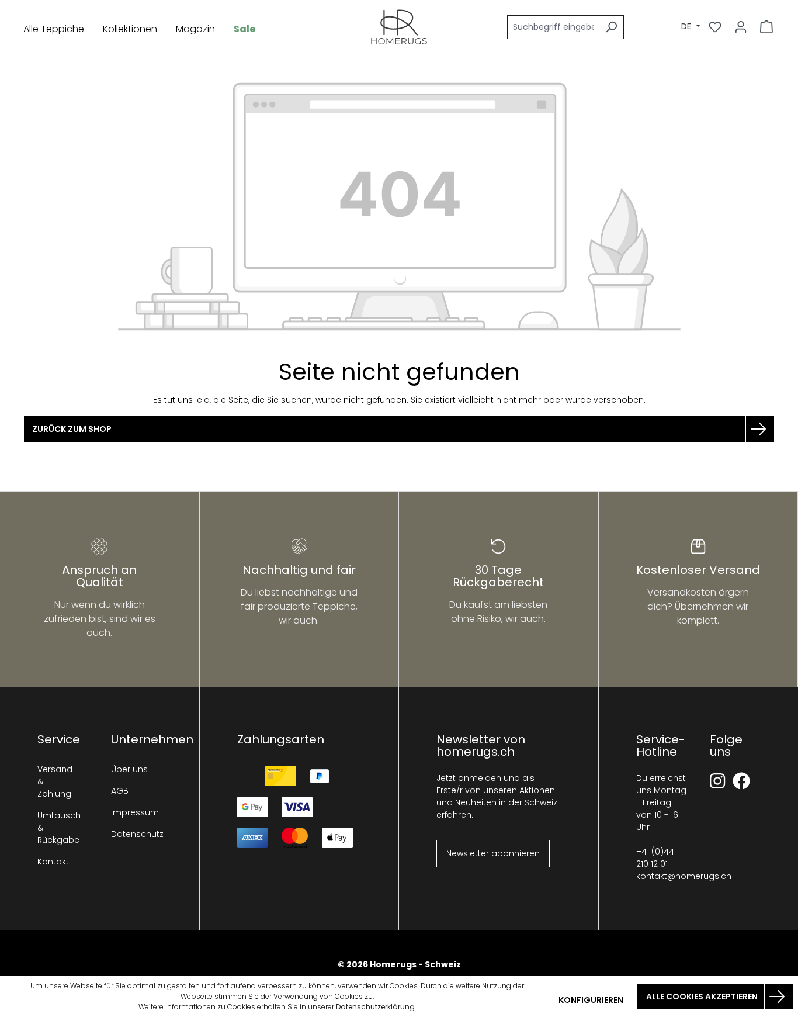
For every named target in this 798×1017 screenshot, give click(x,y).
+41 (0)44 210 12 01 (655, 858)
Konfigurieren (590, 1000)
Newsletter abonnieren (493, 853)
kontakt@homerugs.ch (683, 876)
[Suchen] (611, 27)
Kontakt (53, 861)
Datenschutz (130, 834)
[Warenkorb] (766, 27)
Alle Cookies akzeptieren (702, 996)
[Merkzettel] (715, 27)
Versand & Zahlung (54, 781)
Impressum (130, 812)
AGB (120, 791)
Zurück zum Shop (72, 429)
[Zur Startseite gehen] (399, 26)
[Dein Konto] (741, 27)
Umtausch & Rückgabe (56, 828)
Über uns (129, 769)
